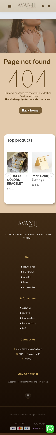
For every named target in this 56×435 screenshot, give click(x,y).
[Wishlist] (23, 157)
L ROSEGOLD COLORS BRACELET (17, 179)
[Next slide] (51, 176)
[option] (17, 174)
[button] (10, 6)
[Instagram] (28, 396)
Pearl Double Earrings (41, 178)
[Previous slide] (8, 176)
